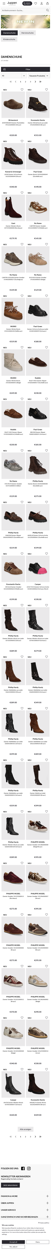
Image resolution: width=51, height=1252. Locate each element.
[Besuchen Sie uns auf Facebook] (22, 1168)
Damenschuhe (9, 33)
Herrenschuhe (27, 33)
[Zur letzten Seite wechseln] (40, 81)
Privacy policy (43, 1223)
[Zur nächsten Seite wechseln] (35, 81)
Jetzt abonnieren (10, 1185)
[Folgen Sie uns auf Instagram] (28, 1168)
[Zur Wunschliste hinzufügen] (22, 88)
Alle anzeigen (25, 1129)
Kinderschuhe (9, 39)
